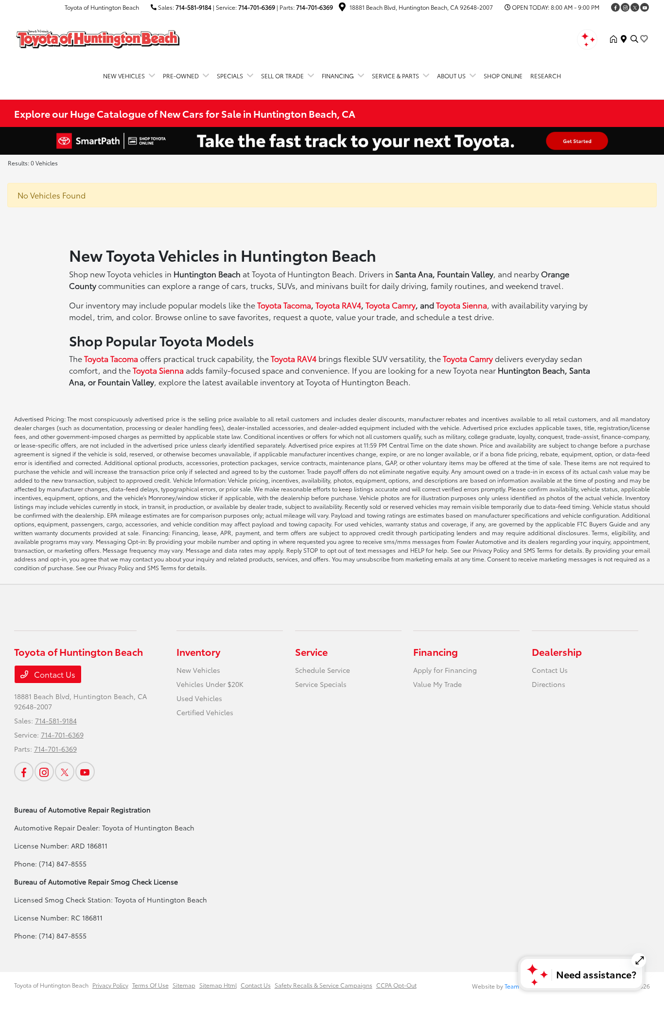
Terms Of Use (150, 985)
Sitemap (184, 985)
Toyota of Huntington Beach (51, 985)
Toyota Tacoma (284, 304)
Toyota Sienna (461, 304)
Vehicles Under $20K (210, 684)
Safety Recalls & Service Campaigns (323, 985)
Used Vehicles (199, 698)
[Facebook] (615, 7)
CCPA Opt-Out (396, 985)
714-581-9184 (193, 7)
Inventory (198, 651)
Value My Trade (437, 684)
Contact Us (53, 674)
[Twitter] (634, 7)
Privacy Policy (110, 985)
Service (311, 651)
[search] (634, 39)
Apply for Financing (445, 670)
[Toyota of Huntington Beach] (97, 37)
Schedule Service (322, 670)
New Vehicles (198, 670)
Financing (435, 651)
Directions (548, 684)
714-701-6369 (256, 7)
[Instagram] (625, 7)
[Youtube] (644, 7)
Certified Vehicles (204, 712)
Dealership (557, 651)
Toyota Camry (391, 304)
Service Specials (321, 684)
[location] (342, 8)
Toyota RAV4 (338, 304)
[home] (615, 39)
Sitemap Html (218, 985)
